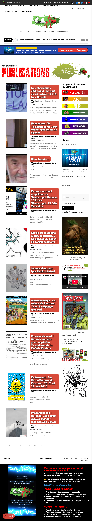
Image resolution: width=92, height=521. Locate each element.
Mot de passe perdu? (76, 212)
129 (35, 446)
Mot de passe (66, 185)
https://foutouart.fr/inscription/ (77, 171)
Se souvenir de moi (70, 203)
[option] (47, 40)
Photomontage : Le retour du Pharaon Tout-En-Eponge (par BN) (43, 305)
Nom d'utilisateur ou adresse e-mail (73, 176)
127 (26, 446)
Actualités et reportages (50, 5)
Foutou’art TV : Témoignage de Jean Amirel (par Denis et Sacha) (44, 128)
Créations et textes (11, 11)
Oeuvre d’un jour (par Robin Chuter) (43, 270)
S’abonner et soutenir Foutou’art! (73, 50)
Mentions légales (46, 458)
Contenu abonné (33, 5)
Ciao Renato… (40, 159)
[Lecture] (64, 287)
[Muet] (82, 287)
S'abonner (9, 2)
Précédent (12, 446)
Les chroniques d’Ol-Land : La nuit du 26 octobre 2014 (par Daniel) (44, 92)
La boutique (20, 5)
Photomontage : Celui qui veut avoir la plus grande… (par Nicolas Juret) (43, 417)
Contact (7, 458)
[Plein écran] (85, 287)
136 (42, 446)
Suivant (51, 446)
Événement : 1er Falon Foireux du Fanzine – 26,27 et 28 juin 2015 (43, 381)
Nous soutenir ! (27, 11)
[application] (75, 281)
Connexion (17, 2)
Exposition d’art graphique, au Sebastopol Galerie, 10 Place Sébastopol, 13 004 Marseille (44, 198)
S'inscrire (65, 212)
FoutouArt (32, 104)
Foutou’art (8, 5)
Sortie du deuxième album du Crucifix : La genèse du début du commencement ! (44, 237)
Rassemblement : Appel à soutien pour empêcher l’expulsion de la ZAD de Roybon (42, 341)
